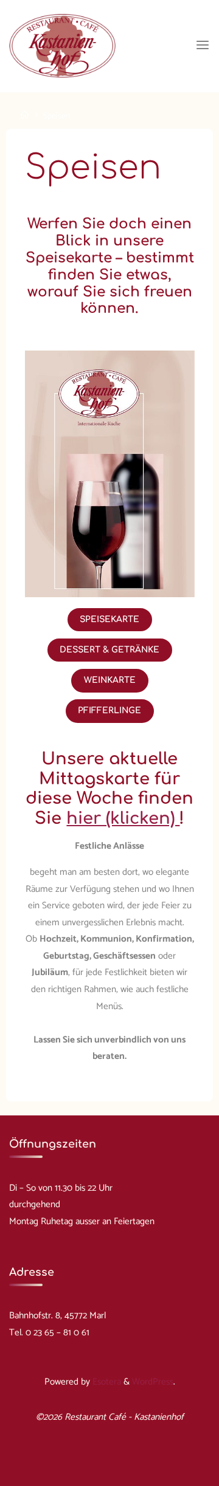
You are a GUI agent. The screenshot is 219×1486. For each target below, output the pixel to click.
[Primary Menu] (202, 45)
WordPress (152, 1381)
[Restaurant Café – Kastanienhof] (62, 45)
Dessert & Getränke (109, 649)
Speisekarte (109, 618)
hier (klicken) (122, 818)
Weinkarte (110, 679)
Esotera (105, 1381)
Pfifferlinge (109, 710)
